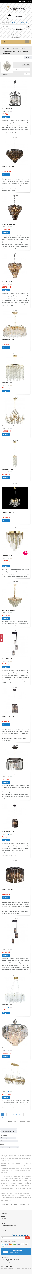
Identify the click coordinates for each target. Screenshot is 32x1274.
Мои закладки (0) (16, 37)
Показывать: (5, 74)
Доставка (3, 1218)
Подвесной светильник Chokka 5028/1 (12, 469)
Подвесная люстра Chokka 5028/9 (11, 382)
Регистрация (22, 1)
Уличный (14, 1234)
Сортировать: (5, 70)
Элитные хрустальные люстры (8, 1129)
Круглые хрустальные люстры (8, 1138)
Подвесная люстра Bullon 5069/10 (11, 339)
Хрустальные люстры (18, 48)
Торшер (22, 22)
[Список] (24, 64)
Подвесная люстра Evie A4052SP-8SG (12, 1004)
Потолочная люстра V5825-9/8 (10, 1048)
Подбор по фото (15, 35)
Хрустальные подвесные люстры (9, 1140)
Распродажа (4, 1213)
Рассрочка (22, 35)
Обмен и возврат (5, 1228)
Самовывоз (4, 1220)
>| (2, 1117)
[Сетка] (28, 64)
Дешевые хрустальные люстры (8, 1131)
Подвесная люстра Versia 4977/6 (11, 426)
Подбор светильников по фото (8, 1225)
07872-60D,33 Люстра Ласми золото (12, 512)
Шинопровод (21, 1234)
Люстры (9, 48)
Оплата (3, 1216)
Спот (26, 22)
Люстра (14, 22)
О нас (8, 35)
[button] (30, 1)
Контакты (3, 1223)
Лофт (18, 22)
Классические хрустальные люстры (9, 1147)
